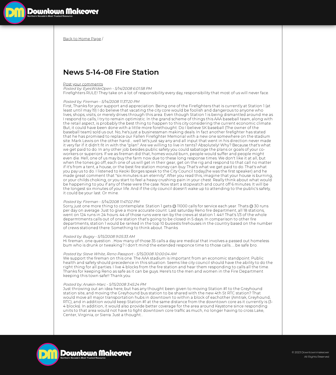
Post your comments (83, 84)
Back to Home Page (82, 39)
